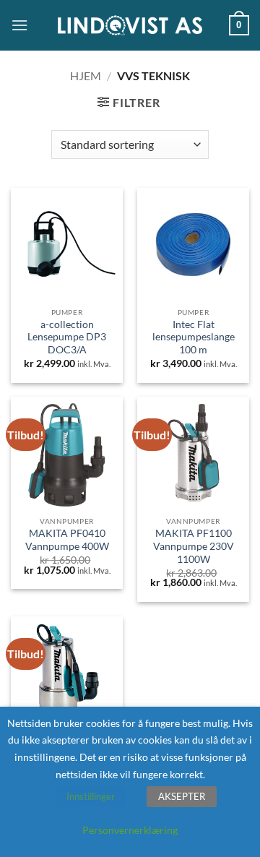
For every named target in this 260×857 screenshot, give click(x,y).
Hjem (85, 75)
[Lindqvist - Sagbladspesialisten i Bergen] (130, 25)
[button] (19, 25)
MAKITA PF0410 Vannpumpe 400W (67, 539)
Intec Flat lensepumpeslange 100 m (193, 337)
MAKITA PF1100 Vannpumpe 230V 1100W (193, 545)
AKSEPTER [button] (181, 796)
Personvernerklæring (130, 830)
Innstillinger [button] (90, 796)
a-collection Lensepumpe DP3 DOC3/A (66, 337)
